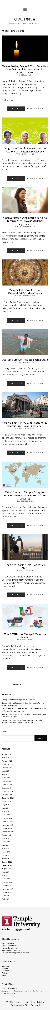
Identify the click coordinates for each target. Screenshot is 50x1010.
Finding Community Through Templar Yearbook (18, 700)
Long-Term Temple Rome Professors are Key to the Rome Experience (25, 130)
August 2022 (6, 869)
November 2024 (7, 791)
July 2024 (5, 805)
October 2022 (7, 862)
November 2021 (7, 889)
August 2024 (6, 801)
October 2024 (7, 795)
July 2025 (5, 771)
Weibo (4, 975)
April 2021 (5, 899)
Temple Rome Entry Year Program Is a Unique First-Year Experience (25, 405)
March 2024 (6, 815)
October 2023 (7, 828)
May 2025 (5, 774)
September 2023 (8, 832)
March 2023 (6, 852)
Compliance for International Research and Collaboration (22, 991)
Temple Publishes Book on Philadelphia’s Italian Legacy (25, 272)
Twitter (4, 973)
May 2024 (5, 808)
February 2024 (7, 818)
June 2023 (6, 842)
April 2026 (5, 758)
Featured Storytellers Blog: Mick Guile (25, 342)
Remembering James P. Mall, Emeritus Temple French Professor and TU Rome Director (25, 48)
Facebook (5, 971)
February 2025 (7, 781)
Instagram (5, 966)
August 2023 (6, 835)
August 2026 (6, 754)
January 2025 (7, 785)
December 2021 (7, 886)
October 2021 (7, 892)
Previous (17, 684)
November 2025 (7, 764)
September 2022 (8, 865)
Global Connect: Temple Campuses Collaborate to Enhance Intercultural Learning (25, 475)
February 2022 (7, 882)
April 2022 (5, 875)
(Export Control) (9, 993)
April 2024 (5, 811)
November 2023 (7, 825)
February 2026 (7, 761)
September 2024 (8, 798)
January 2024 (7, 822)
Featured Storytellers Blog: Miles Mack (25, 547)
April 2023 (5, 849)
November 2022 (7, 859)
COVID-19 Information (9, 989)
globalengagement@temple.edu (18, 953)
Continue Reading (17, 109)
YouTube (5, 968)
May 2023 (5, 845)
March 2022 (6, 879)
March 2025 (6, 778)
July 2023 (5, 838)
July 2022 (5, 872)
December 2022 (7, 855)
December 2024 (7, 788)
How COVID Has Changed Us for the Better (25, 617)
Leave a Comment (36, 109)
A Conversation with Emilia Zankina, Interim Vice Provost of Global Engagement (25, 200)
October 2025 (7, 768)
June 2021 (6, 896)
